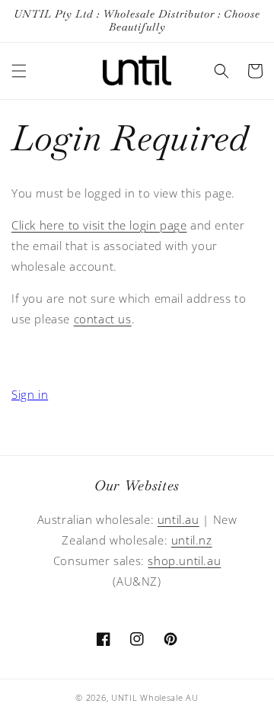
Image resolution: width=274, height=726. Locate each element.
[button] (19, 71)
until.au (178, 519)
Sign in (29, 394)
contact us (103, 318)
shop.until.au (184, 560)
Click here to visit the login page (98, 225)
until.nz (191, 540)
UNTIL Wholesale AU (155, 697)
